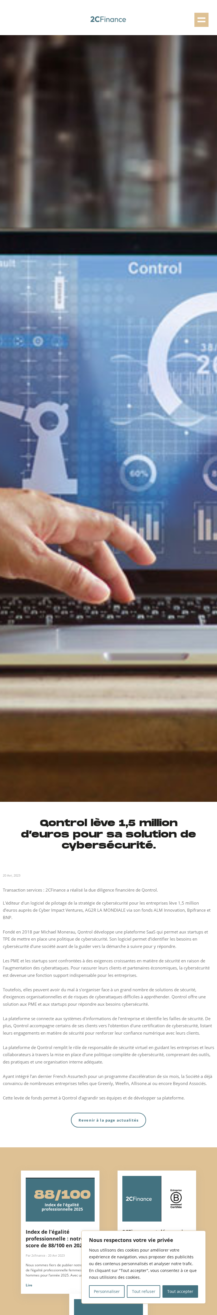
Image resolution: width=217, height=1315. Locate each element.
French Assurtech (70, 1076)
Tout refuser (143, 1291)
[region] (143, 1267)
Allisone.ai (141, 1083)
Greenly (105, 1083)
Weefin (122, 1083)
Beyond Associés (189, 1083)
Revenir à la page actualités (108, 1120)
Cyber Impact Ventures (61, 910)
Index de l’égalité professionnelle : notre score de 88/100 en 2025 (55, 1238)
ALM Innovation (169, 910)
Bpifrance (197, 910)
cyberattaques (54, 968)
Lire (29, 1285)
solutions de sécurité (175, 989)
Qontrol (85, 932)
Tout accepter (180, 1291)
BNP (7, 917)
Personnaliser (107, 1291)
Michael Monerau (57, 932)
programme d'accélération (130, 1076)
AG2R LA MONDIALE (105, 910)
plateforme (18, 1018)
